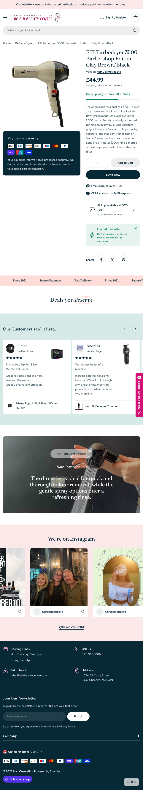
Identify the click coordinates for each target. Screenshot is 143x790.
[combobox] (71, 30)
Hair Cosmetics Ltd (109, 71)
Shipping (91, 85)
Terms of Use (48, 726)
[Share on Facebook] (101, 259)
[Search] (135, 30)
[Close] (135, 228)
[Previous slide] (124, 329)
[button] (139, 395)
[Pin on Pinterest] (123, 259)
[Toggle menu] (5, 17)
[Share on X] (112, 259)
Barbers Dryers (24, 43)
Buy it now (113, 174)
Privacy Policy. (67, 726)
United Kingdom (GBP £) (23, 751)
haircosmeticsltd (21, 611)
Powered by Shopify (47, 771)
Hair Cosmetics (23, 771)
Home (7, 43)
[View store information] (134, 210)
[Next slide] (135, 329)
